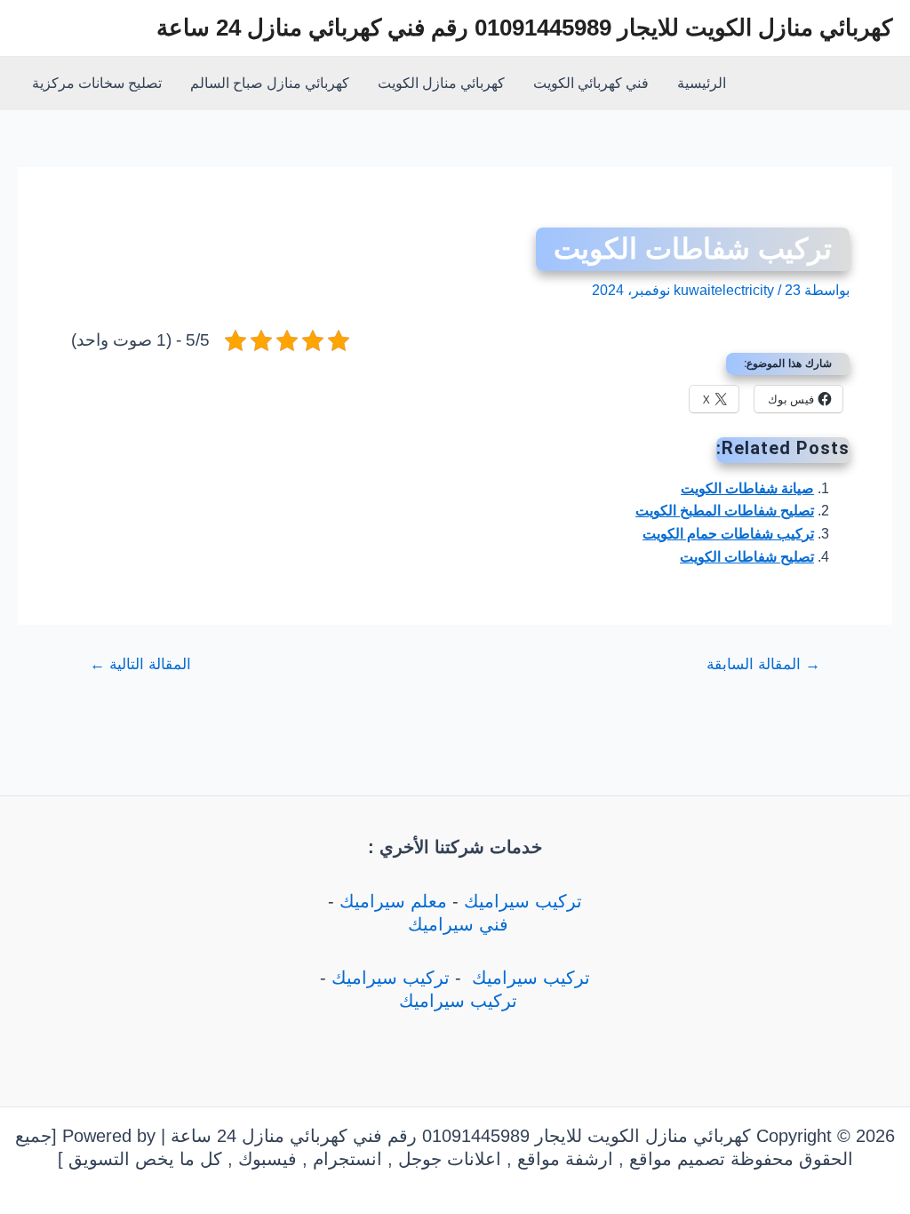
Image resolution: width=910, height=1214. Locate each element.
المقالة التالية (140, 664)
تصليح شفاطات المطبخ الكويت (724, 510)
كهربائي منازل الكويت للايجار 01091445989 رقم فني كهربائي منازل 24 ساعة (524, 27)
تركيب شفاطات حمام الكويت (728, 533)
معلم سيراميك (393, 901)
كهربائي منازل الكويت (441, 83)
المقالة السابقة (763, 664)
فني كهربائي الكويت (591, 83)
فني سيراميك (455, 924)
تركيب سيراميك (523, 901)
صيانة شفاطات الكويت (747, 488)
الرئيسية (701, 83)
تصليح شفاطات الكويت (747, 556)
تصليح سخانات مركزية (97, 83)
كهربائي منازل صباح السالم (269, 83)
